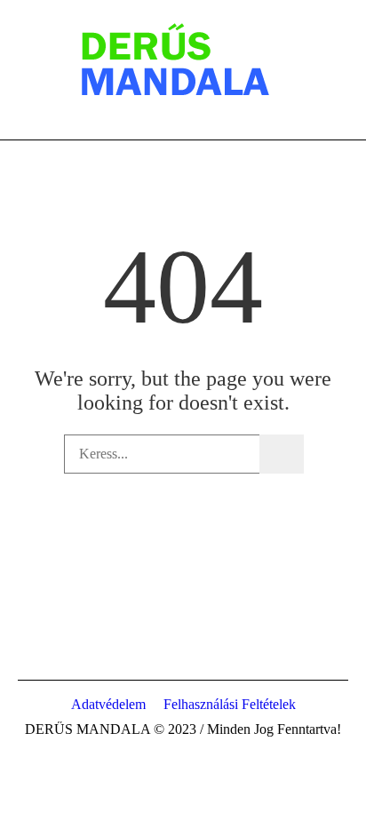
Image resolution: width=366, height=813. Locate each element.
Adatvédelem (108, 704)
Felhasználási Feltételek (229, 704)
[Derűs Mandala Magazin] (183, 62)
